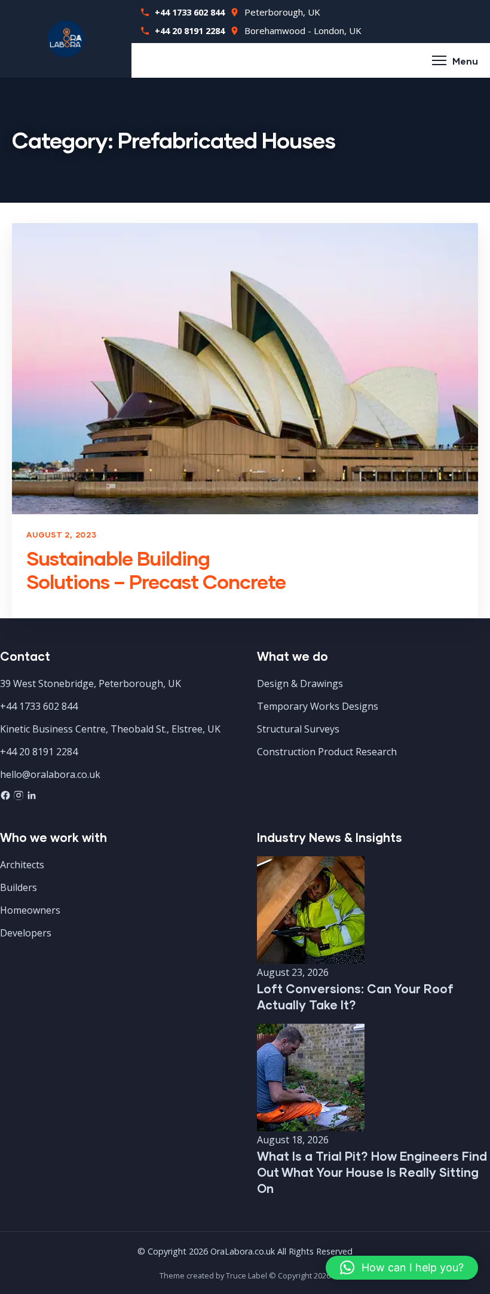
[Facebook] (6, 797)
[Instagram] (19, 797)
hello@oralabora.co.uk (50, 774)
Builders (18, 887)
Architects (22, 864)
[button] (402, 1268)
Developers (25, 932)
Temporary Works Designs (317, 706)
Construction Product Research (327, 751)
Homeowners (30, 910)
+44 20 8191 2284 (190, 30)
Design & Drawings (300, 683)
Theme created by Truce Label (213, 1275)
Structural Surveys (298, 728)
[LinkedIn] (31, 797)
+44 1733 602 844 (190, 12)
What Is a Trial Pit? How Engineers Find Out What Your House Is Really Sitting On (372, 1172)
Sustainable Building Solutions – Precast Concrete (156, 570)
